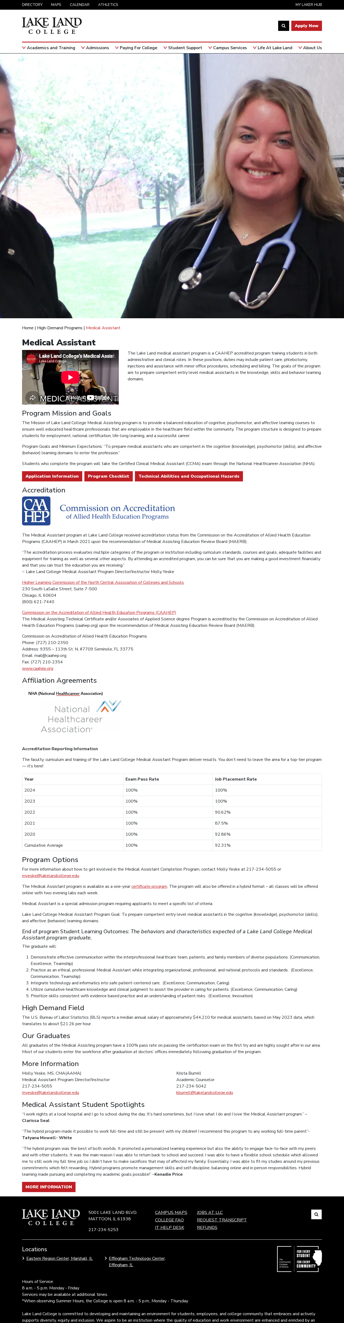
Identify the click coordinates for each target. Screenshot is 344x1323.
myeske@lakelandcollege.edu (50, 876)
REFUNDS (207, 1228)
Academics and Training (51, 48)
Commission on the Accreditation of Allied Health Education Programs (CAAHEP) (99, 613)
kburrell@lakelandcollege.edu (204, 1093)
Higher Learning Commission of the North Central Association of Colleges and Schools (103, 582)
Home (28, 328)
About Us (312, 48)
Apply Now (306, 26)
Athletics (108, 4)
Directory (32, 4)
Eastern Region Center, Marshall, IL (59, 1258)
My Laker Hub (309, 4)
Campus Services (230, 48)
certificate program (149, 886)
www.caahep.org (37, 668)
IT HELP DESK (169, 1228)
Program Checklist (108, 476)
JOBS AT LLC (210, 1212)
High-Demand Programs (60, 328)
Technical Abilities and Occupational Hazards (188, 476)
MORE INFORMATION (49, 1187)
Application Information (52, 476)
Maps (56, 4)
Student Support (185, 48)
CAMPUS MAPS (171, 1212)
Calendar (79, 4)
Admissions (97, 48)
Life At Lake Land (275, 48)
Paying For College (138, 48)
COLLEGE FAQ (169, 1220)
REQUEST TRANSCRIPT (222, 1220)
